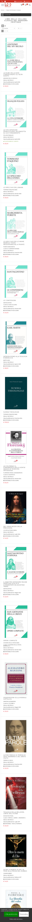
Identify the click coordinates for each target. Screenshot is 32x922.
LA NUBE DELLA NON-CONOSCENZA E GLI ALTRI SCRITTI (13, 74)
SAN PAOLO (10, 80)
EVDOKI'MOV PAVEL (8, 816)
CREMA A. (10, 817)
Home (2, 10)
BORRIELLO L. (6, 646)
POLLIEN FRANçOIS (8, 135)
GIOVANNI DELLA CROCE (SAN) (11, 642)
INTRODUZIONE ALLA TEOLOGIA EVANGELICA (15, 357)
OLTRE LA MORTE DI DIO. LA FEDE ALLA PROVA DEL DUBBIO (15, 870)
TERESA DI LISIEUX (8, 760)
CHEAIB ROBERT (7, 873)
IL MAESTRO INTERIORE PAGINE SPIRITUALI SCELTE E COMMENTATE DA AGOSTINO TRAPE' (15, 584)
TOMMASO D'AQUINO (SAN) (10, 189)
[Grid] (5, 26)
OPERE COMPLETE (10, 640)
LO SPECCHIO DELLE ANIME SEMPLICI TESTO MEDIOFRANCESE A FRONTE (14, 243)
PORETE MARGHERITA (9, 246)
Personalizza (24, 914)
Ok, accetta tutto (11, 914)
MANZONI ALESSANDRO (9, 701)
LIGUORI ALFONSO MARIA (10, 530)
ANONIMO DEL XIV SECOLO (10, 78)
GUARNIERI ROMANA (13, 248)
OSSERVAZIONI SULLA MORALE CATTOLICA (15, 698)
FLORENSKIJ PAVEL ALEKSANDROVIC (12, 472)
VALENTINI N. (11, 474)
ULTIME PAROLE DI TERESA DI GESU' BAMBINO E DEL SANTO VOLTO (14, 756)
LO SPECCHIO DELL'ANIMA (13, 187)
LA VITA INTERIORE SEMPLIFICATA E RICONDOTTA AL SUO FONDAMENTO (14, 131)
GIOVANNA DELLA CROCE (14, 644)
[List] (2, 26)
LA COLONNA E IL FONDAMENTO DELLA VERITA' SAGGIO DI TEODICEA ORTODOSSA (14, 468)
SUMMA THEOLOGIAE (11, 412)
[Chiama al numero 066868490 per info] (2, 1)
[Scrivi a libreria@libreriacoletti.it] (5, 1)
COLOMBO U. (11, 703)
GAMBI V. (15, 817)
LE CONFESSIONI (9, 300)
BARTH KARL (6, 360)
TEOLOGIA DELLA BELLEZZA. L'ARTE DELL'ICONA (14, 812)
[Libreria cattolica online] (8, 5)
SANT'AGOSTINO (7, 302)
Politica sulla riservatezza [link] (16, 919)
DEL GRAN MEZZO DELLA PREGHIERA (12, 527)
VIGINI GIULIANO (12, 304)
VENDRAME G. (22, 817)
